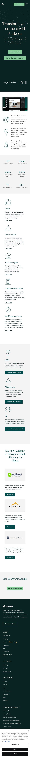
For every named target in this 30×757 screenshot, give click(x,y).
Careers (5, 642)
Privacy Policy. (7, 741)
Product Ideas (6, 691)
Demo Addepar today (15, 588)
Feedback (5, 700)
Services (5, 668)
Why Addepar (6, 635)
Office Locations (7, 654)
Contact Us (6, 651)
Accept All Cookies (15, 753)
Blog (4, 648)
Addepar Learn (7, 671)
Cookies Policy (7, 726)
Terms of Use (6, 710)
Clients (5, 681)
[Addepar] (2, 4)
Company (5, 639)
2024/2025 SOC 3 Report (10, 717)
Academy (5, 665)
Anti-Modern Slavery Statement (12, 723)
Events (4, 697)
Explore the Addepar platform (15, 58)
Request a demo (15, 52)
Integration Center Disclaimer (11, 720)
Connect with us (19, 4)
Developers (6, 694)
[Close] (28, 731)
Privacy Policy (7, 714)
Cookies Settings (15, 744)
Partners (5, 684)
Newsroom (6, 645)
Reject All (15, 749)
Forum (4, 688)
